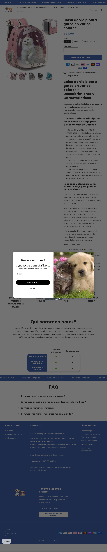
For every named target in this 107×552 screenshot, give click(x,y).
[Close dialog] (92, 254)
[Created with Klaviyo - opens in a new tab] (53, 299)
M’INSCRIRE (33, 282)
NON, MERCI (33, 288)
